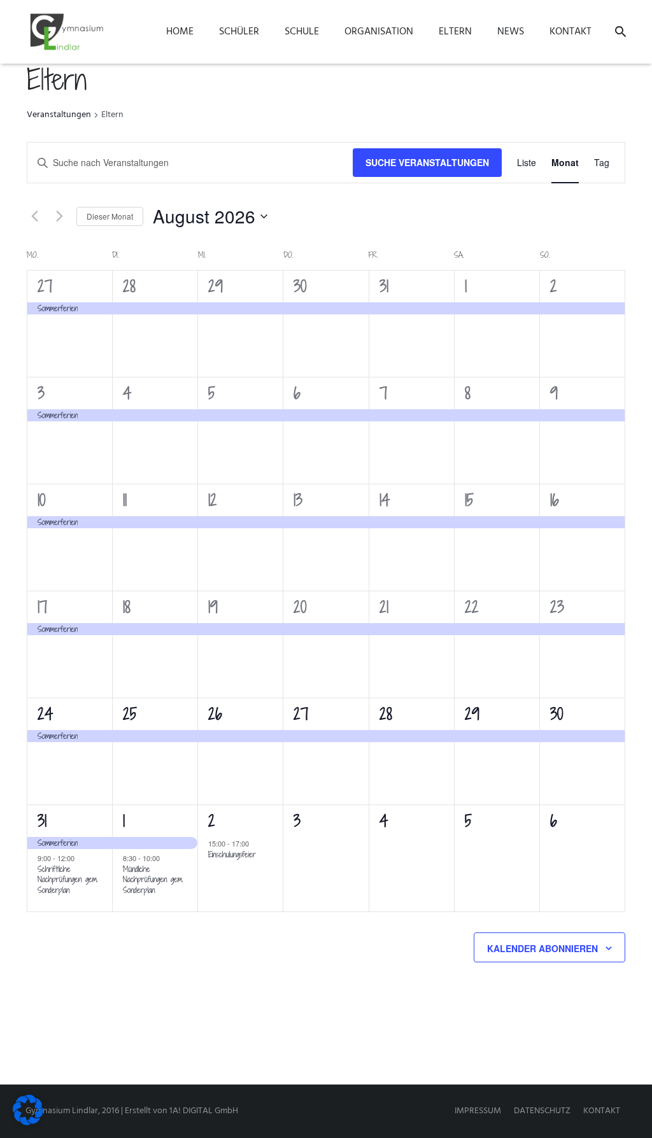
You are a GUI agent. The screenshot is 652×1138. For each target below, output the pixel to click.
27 (45, 286)
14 (384, 500)
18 (127, 607)
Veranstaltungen (59, 115)
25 (130, 714)
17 (42, 607)
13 (298, 500)
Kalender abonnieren (542, 948)
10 (41, 500)
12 (212, 500)
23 (557, 607)
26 (215, 714)
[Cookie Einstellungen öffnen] (28, 1123)
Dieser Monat (110, 216)
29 (215, 286)
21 (383, 607)
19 (213, 607)
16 (554, 500)
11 (125, 500)
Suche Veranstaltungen (427, 162)
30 (300, 286)
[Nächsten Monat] (59, 216)
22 (472, 607)
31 (383, 286)
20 (300, 607)
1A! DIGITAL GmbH (203, 1111)
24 (45, 714)
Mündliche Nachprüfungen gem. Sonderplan (153, 879)
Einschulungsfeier (232, 854)
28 (129, 286)
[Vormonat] (34, 216)
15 (469, 500)
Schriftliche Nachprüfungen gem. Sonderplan (68, 879)
